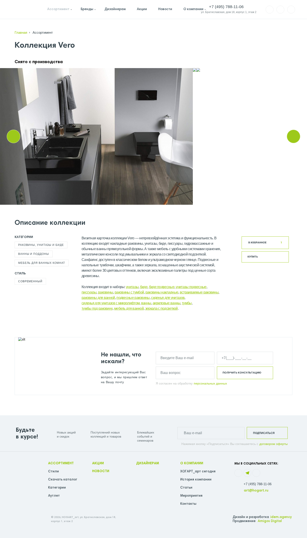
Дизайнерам (115, 9)
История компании (195, 479)
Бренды (87, 9)
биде (143, 287)
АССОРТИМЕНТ (61, 463)
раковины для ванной (98, 298)
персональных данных (210, 383)
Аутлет (54, 496)
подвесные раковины (132, 298)
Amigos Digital (270, 521)
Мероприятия (191, 496)
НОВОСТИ (100, 471)
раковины (105, 292)
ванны (146, 303)
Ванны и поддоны (33, 254)
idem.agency (281, 517)
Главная (21, 32)
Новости (165, 9)
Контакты (188, 504)
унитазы (132, 287)
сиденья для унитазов (168, 298)
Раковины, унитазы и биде (41, 245)
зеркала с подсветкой (161, 308)
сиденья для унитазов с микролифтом (111, 303)
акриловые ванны (166, 303)
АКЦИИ (98, 463)
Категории (57, 487)
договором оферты (273, 444)
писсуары (89, 292)
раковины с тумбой (129, 292)
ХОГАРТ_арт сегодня (198, 471)
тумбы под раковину (97, 308)
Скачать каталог (62, 479)
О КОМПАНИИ (191, 463)
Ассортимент (58, 9)
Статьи (186, 487)
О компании (193, 9)
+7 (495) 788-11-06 (257, 484)
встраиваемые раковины (199, 292)
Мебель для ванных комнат (41, 263)
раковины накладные (161, 292)
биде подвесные (161, 287)
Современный (30, 281)
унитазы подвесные (191, 287)
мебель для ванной (129, 308)
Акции (142, 9)
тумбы (187, 303)
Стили (53, 471)
